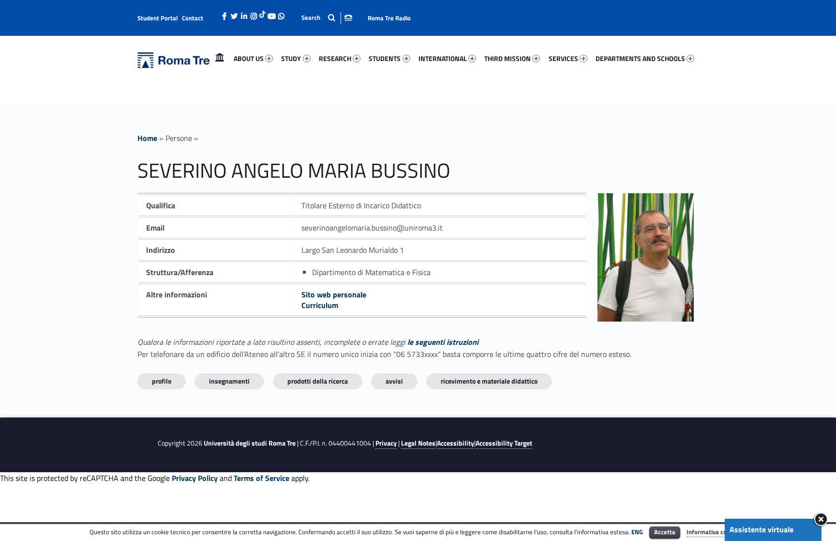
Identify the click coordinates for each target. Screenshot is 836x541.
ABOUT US (249, 58)
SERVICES (563, 58)
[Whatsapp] (281, 13)
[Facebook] (224, 13)
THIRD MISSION (507, 58)
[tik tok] (262, 13)
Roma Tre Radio (389, 18)
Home (219, 58)
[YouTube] (271, 13)
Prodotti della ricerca (317, 381)
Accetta (664, 532)
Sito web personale (333, 294)
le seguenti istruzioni (442, 342)
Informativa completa (716, 532)
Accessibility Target (504, 443)
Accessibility (455, 443)
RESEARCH (335, 58)
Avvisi (394, 381)
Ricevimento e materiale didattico (489, 381)
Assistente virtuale (761, 529)
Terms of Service (261, 478)
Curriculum (319, 305)
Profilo (161, 381)
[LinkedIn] (243, 13)
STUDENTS (385, 58)
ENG (637, 532)
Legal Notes (418, 443)
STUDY (291, 58)
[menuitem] (219, 58)
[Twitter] (234, 13)
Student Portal (157, 18)
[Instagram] (253, 13)
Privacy (386, 443)
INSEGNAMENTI (229, 381)
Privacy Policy (195, 478)
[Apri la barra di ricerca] (327, 17)
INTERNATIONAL (442, 58)
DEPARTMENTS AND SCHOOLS (640, 58)
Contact (192, 18)
